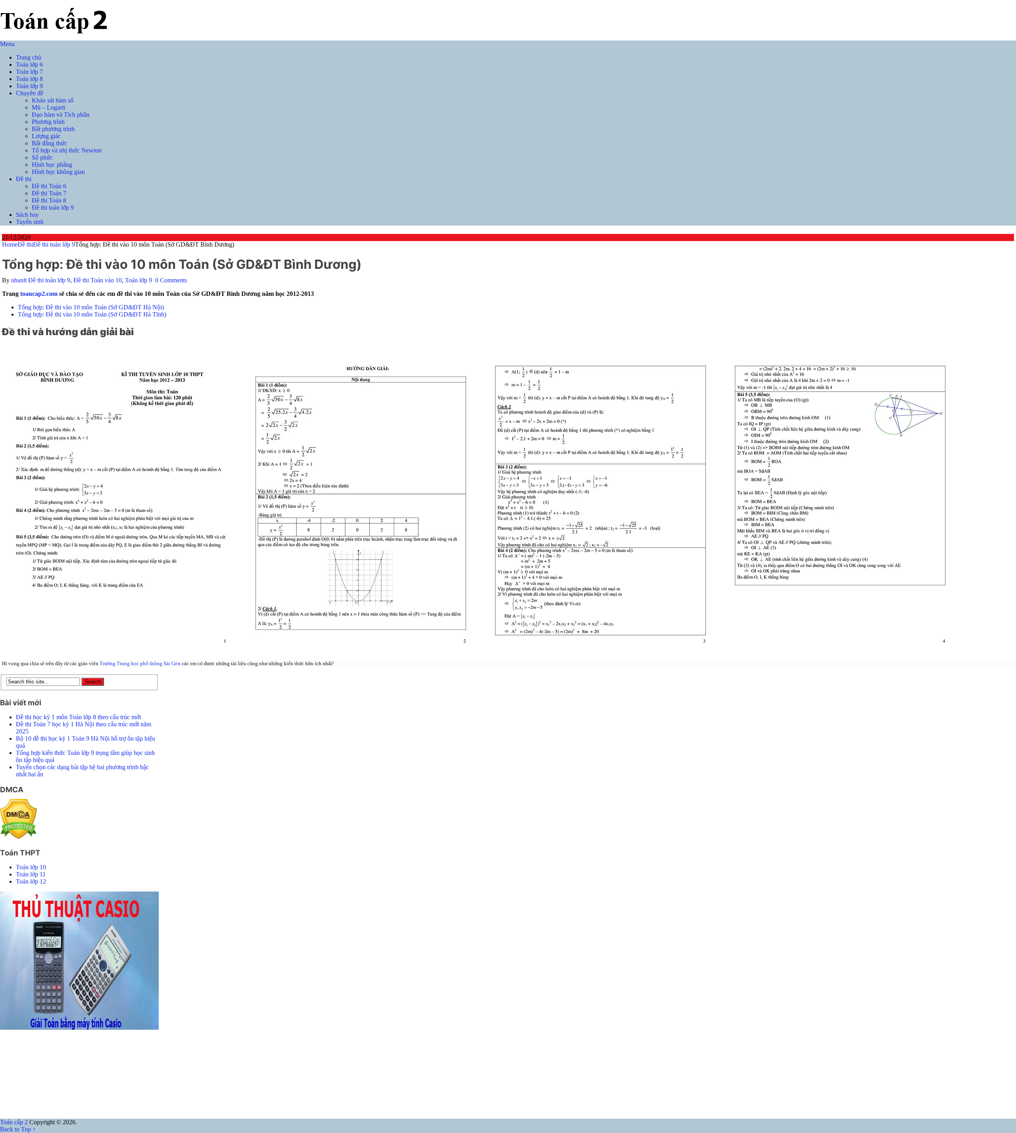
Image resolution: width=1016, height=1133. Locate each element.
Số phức (42, 157)
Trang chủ (28, 57)
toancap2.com (39, 293)
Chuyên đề (29, 93)
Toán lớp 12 (31, 881)
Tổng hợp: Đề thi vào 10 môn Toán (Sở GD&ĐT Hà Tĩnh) (92, 314)
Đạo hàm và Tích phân (60, 114)
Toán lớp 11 (31, 874)
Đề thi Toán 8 (49, 200)
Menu (7, 44)
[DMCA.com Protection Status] (18, 837)
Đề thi (23, 179)
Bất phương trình (53, 128)
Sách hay (27, 214)
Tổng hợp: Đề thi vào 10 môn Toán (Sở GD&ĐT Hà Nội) (91, 307)
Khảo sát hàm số (52, 100)
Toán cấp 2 (14, 1122)
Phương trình (48, 121)
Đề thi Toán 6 (49, 186)
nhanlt (19, 280)
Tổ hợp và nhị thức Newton (67, 150)
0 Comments (171, 280)
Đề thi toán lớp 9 (53, 207)
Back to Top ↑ (18, 1129)
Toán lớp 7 (29, 71)
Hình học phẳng (52, 164)
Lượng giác (46, 136)
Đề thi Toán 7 (49, 193)
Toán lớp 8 (29, 78)
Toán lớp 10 (31, 867)
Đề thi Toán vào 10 (97, 280)
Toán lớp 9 (29, 86)
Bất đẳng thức (49, 143)
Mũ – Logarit (48, 107)
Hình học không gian (58, 171)
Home (9, 244)
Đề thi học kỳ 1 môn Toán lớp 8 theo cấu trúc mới (78, 717)
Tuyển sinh (30, 221)
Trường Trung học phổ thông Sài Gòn (140, 663)
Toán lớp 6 (29, 64)
